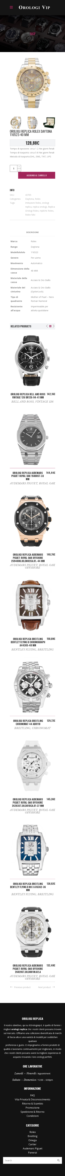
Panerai (32, 1152)
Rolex (37, 198)
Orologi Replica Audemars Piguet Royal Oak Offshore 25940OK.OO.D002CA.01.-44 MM (28, 558)
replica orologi (40, 206)
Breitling (46, 649)
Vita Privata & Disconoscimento (32, 1099)
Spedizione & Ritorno (32, 1111)
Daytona (29, 198)
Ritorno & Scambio (32, 1103)
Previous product (22, 987)
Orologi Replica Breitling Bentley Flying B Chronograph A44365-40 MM (28, 642)
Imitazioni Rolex (33, 202)
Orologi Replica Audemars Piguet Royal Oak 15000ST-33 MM (27, 476)
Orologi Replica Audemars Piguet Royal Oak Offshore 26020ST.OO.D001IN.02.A (28, 969)
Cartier (32, 1144)
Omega (32, 1140)
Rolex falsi (30, 214)
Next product (44, 987)
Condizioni (33, 1116)
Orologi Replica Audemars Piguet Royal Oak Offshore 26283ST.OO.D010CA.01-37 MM (28, 802)
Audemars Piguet (23, 483)
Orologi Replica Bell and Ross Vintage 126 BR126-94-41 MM (28, 395)
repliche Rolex (46, 210)
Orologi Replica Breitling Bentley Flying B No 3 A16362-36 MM (28, 887)
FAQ (32, 1095)
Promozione (32, 1107)
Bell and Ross (22, 401)
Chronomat (41, 728)
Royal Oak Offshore (40, 566)
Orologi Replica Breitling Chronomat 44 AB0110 (28, 722)
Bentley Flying (23, 649)
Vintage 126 (44, 401)
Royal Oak (47, 483)
